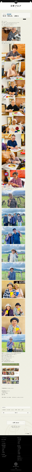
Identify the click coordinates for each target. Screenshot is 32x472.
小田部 (16, 409)
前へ (4, 412)
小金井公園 (3, 409)
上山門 (22, 409)
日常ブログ (19, 437)
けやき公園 (8, 409)
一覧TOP (16, 412)
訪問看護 (3, 452)
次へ (28, 412)
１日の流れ (4, 443)
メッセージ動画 (4, 455)
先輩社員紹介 (4, 456)
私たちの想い (4, 439)
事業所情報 (4, 445)
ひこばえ (12, 409)
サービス (3, 441)
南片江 (19, 409)
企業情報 (18, 456)
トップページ (4, 437)
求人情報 (3, 454)
